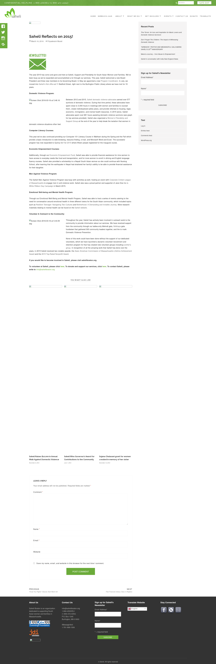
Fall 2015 (67, 142)
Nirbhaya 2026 (105, 16)
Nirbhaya (117, 226)
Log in (143, 126)
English (134, 609)
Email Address (147, 77)
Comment (38, 492)
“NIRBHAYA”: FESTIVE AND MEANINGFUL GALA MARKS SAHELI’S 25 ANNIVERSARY (161, 48)
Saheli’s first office (46, 84)
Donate (194, 16)
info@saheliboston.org (45, 269)
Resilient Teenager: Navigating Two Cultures (54, 204)
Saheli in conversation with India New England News (159, 59)
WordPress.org (146, 140)
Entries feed (145, 130)
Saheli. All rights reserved (109, 662)
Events (168, 16)
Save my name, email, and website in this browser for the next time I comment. (70, 563)
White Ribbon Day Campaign (41, 186)
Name (36, 529)
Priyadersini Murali (54, 41)
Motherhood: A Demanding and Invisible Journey (97, 204)
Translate (205, 16)
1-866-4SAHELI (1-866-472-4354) (51, 3)
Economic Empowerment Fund (62, 155)
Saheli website (81, 207)
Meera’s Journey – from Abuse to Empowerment (158, 54)
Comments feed (146, 135)
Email (36, 540)
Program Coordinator (109, 80)
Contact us (182, 16)
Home (93, 16)
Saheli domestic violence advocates (101, 99)
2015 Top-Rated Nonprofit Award (55, 254)
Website (36, 551)
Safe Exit (204, 3)
